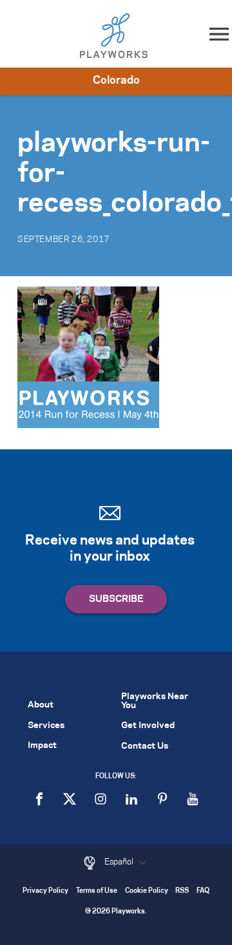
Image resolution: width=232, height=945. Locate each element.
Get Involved (148, 726)
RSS (182, 891)
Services (46, 726)
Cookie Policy (146, 891)
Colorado (116, 80)
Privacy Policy (45, 891)
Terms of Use (96, 891)
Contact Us (144, 746)
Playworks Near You (154, 701)
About (40, 705)
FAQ (203, 891)
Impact (42, 746)
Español (119, 862)
